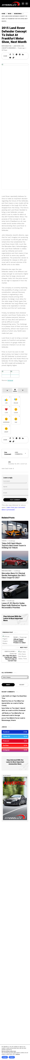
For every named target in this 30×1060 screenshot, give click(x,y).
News (3, 601)
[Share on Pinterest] (19, 54)
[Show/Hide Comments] (15, 453)
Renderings (18, 14)
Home (3, 14)
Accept (4, 1057)
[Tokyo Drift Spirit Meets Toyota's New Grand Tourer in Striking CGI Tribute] (15, 529)
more (9, 14)
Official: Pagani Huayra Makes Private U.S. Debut (19, 641)
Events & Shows (10, 651)
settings (18, 1054)
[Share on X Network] (13, 54)
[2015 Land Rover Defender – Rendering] (6, 374)
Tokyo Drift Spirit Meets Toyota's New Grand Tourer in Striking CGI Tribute (14, 545)
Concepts (5, 48)
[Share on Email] (10, 57)
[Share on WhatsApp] (16, 54)
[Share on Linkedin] (22, 54)
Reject (11, 1057)
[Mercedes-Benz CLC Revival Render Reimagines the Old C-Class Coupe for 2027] (15, 559)
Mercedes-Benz (7, 571)
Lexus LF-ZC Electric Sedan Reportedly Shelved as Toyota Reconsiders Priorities (14, 605)
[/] (23, 3)
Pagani (15, 637)
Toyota (4, 541)
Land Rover (16, 46)
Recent (21, 685)
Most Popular (8, 685)
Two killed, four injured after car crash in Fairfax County (13, 703)
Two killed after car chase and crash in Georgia (13, 714)
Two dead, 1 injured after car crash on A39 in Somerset (13, 709)
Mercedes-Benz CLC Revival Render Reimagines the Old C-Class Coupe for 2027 (14, 575)
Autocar (10, 380)
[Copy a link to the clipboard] (13, 57)
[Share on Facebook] (10, 54)
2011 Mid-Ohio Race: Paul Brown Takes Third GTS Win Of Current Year (10, 658)
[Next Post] (22, 655)
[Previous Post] (7, 640)
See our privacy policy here (9, 1051)
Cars (22, 46)
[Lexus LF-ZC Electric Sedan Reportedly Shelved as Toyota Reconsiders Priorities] (15, 589)
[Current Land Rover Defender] (14, 374)
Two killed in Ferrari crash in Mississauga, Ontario (13, 719)
